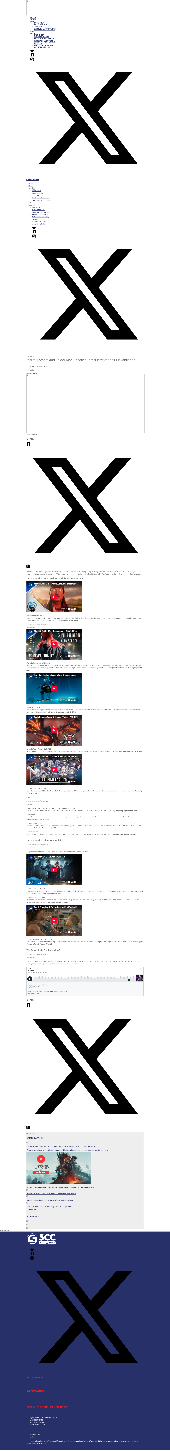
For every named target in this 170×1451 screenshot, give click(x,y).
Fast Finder (39, 35)
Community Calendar (43, 40)
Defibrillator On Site (43, 45)
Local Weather (40, 25)
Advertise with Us (42, 47)
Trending (38, 26)
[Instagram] (32, 61)
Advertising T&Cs (36, 1400)
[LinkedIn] (28, 568)
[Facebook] (32, 56)
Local (33, 33)
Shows (33, 19)
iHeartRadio (34, 1449)
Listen (33, 18)
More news (31, 1209)
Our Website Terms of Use (40, 1403)
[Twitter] (85, 563)
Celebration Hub (41, 37)
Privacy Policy (35, 1395)
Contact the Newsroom (45, 28)
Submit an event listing (44, 42)
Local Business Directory (45, 38)
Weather (38, 44)
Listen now (31, 180)
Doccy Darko (32, 373)
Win (32, 31)
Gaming (32, 370)
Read (32, 21)
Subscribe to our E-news (44, 30)
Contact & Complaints (38, 1387)
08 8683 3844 (45, 1435)
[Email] (32, 568)
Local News (39, 23)
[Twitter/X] (87, 174)
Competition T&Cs (37, 1398)
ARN (31, 1446)
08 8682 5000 (40, 1437)
